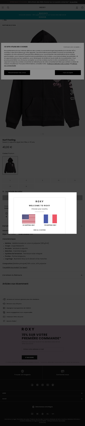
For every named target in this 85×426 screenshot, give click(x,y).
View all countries (39, 230)
